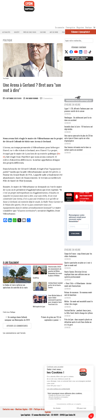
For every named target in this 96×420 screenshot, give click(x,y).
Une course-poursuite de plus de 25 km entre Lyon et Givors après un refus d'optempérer (78, 138)
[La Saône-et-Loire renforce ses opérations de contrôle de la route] (17, 282)
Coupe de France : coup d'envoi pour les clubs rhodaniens (78, 255)
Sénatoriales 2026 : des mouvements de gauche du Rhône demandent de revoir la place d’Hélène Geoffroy (47, 272)
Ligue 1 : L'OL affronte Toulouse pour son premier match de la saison (78, 109)
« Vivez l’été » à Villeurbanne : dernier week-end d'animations (78, 284)
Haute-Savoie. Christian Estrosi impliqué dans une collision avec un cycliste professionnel (77, 274)
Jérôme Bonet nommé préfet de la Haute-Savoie (55, 285)
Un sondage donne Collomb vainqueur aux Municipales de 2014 (17, 318)
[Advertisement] (33, 118)
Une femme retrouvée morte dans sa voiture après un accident (77, 148)
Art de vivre (54, 32)
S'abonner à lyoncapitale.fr (80, 31)
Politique (12, 312)
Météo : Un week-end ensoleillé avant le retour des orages (78, 302)
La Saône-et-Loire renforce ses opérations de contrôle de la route (15, 286)
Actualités (6, 32)
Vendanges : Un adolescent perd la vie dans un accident (77, 118)
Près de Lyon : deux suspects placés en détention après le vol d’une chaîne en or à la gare (78, 322)
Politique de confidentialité (43, 409)
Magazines (80, 27)
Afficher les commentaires (17, 325)
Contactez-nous (8, 409)
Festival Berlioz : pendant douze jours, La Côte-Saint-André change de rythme (78, 311)
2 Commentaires (48, 98)
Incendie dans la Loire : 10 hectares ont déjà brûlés (78, 127)
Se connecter (59, 27)
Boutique (88, 27)
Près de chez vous (29, 32)
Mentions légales (21, 409)
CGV (30, 409)
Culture (43, 32)
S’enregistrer (70, 27)
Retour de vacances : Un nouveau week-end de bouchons (78, 293)
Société (16, 32)
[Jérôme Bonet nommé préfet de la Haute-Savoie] (40, 289)
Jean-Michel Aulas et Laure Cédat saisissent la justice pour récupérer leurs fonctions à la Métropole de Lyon (47, 301)
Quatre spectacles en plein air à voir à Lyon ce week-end (78, 264)
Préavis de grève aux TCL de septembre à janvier (51, 318)
